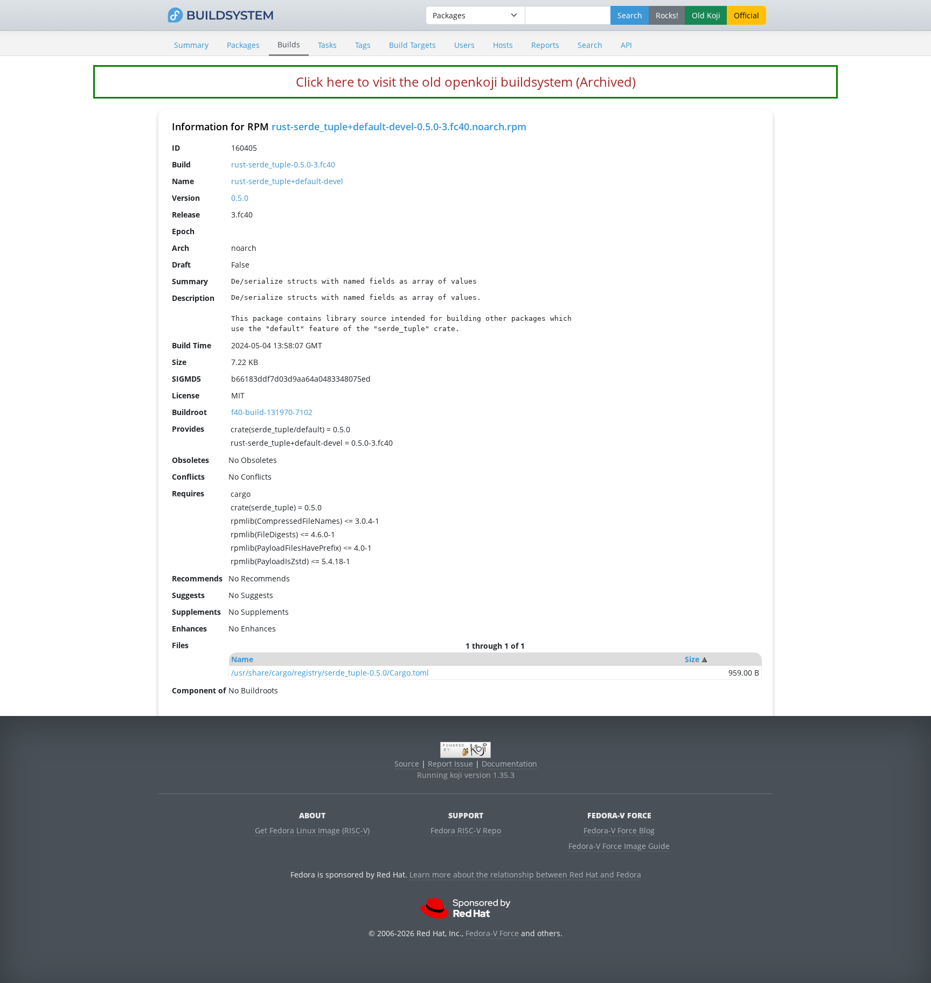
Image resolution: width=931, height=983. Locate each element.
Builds (288, 44)
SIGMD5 (186, 379)
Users (464, 45)
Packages (243, 45)
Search (590, 45)
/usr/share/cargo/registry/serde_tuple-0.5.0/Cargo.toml (330, 673)
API (626, 45)
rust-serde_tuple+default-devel (287, 181)
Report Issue (450, 764)
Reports (545, 45)
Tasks (327, 45)
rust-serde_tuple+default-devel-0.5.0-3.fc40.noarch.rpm (399, 126)
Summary (191, 45)
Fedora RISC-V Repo (465, 830)
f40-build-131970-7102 (271, 412)
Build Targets (412, 45)
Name (242, 659)
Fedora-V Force (492, 933)
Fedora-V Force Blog (619, 830)
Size (692, 659)
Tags (363, 45)
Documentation (509, 764)
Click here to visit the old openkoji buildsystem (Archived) (466, 81)
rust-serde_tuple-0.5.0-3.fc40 (283, 164)
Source (406, 764)
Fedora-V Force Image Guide (619, 846)
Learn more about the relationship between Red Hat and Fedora (525, 874)
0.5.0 (239, 198)
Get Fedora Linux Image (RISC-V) (312, 830)
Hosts (503, 45)
